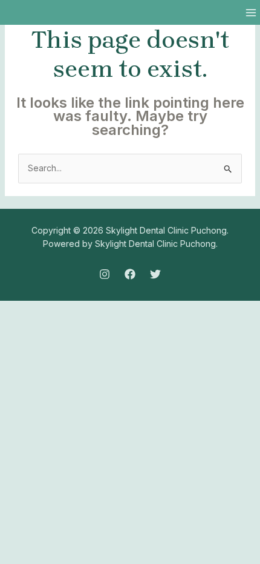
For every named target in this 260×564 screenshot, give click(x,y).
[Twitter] (155, 274)
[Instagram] (104, 274)
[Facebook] (130, 274)
